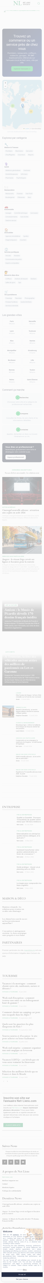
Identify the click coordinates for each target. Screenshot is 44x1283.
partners (16, 1235)
